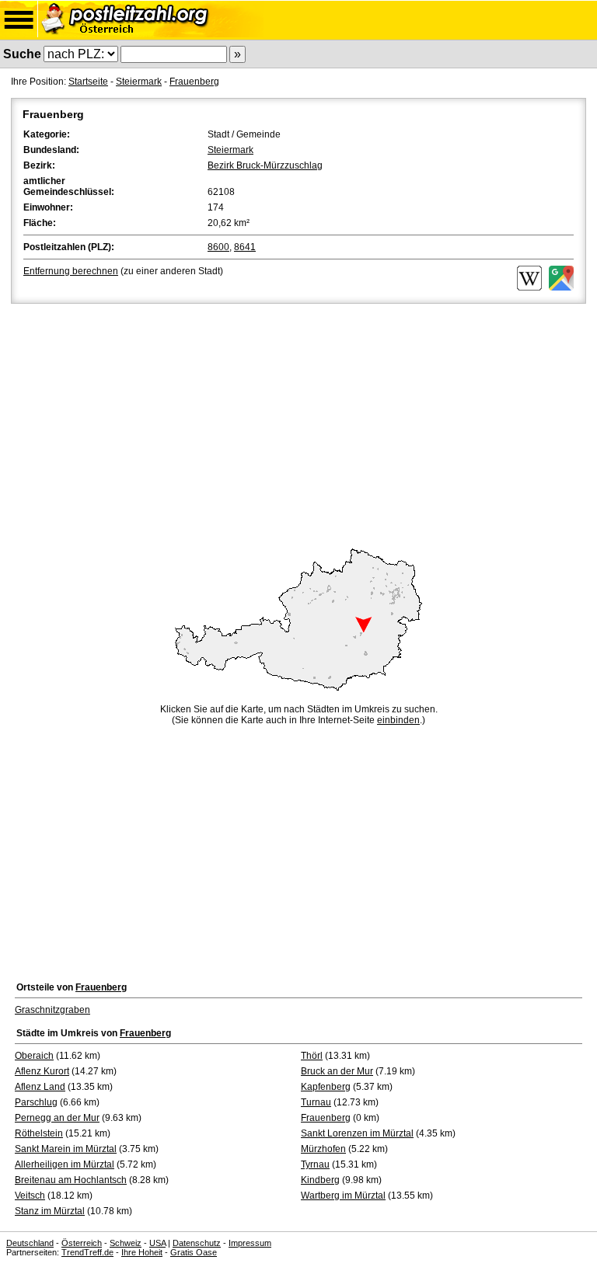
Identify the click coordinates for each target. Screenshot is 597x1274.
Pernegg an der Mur (57, 1117)
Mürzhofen (323, 1148)
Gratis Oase (193, 1252)
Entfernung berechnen (70, 271)
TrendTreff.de (87, 1252)
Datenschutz (197, 1243)
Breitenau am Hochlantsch (71, 1180)
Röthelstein (39, 1133)
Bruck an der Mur (337, 1071)
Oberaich (34, 1055)
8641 (245, 247)
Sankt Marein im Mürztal (66, 1148)
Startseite (88, 81)
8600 (218, 247)
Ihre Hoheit (141, 1252)
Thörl (312, 1055)
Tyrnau (315, 1164)
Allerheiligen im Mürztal (64, 1164)
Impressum (250, 1243)
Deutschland (30, 1243)
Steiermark (139, 81)
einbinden (398, 720)
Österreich (81, 1243)
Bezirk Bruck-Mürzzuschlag (265, 165)
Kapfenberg (326, 1086)
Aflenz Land (40, 1086)
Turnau (316, 1102)
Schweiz (125, 1243)
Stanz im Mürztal (50, 1211)
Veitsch (30, 1195)
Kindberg (320, 1180)
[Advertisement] (298, 423)
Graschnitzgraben (52, 1009)
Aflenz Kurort (42, 1071)
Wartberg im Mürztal (343, 1195)
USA (157, 1243)
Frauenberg (194, 81)
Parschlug (36, 1102)
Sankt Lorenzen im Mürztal (357, 1133)
